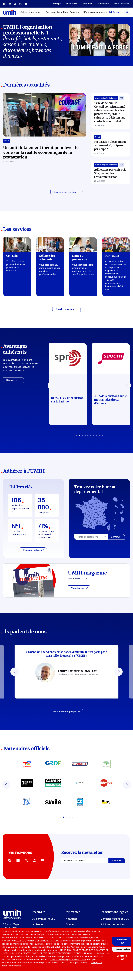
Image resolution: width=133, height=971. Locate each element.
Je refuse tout (122, 957)
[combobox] (91, 537)
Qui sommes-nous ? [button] (31, 12)
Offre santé (71, 3)
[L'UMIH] (9, 12)
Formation (87, 3)
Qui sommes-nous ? (43, 918)
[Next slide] (127, 385)
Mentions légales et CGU (115, 918)
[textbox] (91, 536)
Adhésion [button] (114, 12)
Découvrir (11, 380)
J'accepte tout (122, 941)
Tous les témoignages (65, 711)
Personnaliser (123, 949)
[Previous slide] (52, 385)
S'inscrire (116, 860)
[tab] (76, 435)
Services (50, 12)
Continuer (116, 536)
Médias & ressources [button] (94, 12)
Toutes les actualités (65, 192)
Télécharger (78, 588)
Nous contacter (121, 3)
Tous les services (65, 309)
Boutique (57, 3)
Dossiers (71, 924)
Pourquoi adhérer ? (33, 550)
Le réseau (37, 924)
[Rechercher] (127, 12)
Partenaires (103, 3)
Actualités (62, 12)
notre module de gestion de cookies (68, 959)
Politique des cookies (113, 924)
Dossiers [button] (74, 12)
